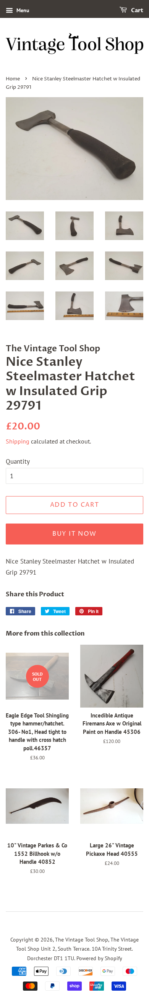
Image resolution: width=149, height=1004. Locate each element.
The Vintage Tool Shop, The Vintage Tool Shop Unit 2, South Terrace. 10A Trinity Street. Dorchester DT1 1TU (77, 949)
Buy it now (74, 534)
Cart (136, 10)
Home (13, 79)
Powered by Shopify (99, 958)
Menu (22, 10)
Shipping (17, 441)
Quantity (18, 461)
